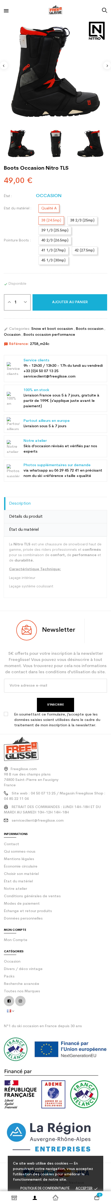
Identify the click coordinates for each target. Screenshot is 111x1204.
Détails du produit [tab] (26, 517)
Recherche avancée (21, 984)
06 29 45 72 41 (66, 471)
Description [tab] (20, 504)
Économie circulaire (20, 867)
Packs (9, 976)
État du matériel (18, 881)
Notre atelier (15, 889)
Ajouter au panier (70, 302)
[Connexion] (35, 1197)
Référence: (16, 344)
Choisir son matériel (21, 874)
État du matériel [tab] (24, 530)
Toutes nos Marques (22, 991)
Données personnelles (23, 919)
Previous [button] (4, 65)
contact (11, 844)
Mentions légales (19, 859)
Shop (14, 1197)
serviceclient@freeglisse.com (38, 821)
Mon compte (15, 940)
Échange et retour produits (28, 911)
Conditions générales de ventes (32, 896)
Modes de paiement (22, 904)
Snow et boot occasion (52, 329)
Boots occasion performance (49, 335)
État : (8, 196)
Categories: (17, 329)
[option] (55, 72)
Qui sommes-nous (19, 852)
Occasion (12, 335)
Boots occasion (90, 329)
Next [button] (107, 65)
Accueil (55, 1197)
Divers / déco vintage (23, 969)
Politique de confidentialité (44, 1188)
